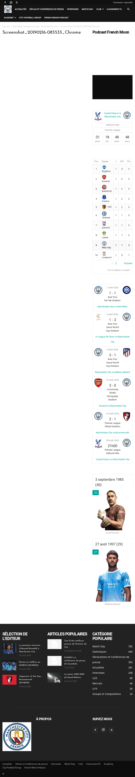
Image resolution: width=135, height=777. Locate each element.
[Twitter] (16, 2)
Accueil (5, 26)
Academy (9, 17)
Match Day (87, 9)
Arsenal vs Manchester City (112, 405)
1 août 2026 (112, 287)
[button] (128, 9)
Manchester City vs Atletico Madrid (112, 372)
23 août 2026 (112, 413)
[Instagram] (11, 2)
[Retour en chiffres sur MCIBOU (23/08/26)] (9, 665)
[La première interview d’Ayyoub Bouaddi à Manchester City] (9, 649)
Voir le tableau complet (118, 270)
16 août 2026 (112, 380)
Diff (122, 161)
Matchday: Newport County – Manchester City (35, 26)
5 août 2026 (112, 314)
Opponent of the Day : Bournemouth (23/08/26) (30, 679)
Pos (96, 161)
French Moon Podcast (56, 17)
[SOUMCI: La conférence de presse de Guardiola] (54, 661)
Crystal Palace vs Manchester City (112, 459)
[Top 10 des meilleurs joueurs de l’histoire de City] (54, 644)
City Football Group (30, 17)
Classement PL (114, 9)
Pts (129, 161)
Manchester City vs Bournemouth (112, 432)
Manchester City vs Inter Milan (112, 306)
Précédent (98, 263)
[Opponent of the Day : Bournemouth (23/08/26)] (9, 680)
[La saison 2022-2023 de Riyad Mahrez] (54, 678)
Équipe (105, 161)
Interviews (73, 9)
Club (98, 9)
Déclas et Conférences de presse (47, 9)
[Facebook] (5, 2)
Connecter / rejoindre (123, 2)
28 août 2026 (112, 440)
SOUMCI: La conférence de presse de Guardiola (74, 660)
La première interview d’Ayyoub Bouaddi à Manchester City (29, 648)
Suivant (128, 263)
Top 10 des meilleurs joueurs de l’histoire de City (75, 644)
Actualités (20, 9)
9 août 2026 (112, 349)
